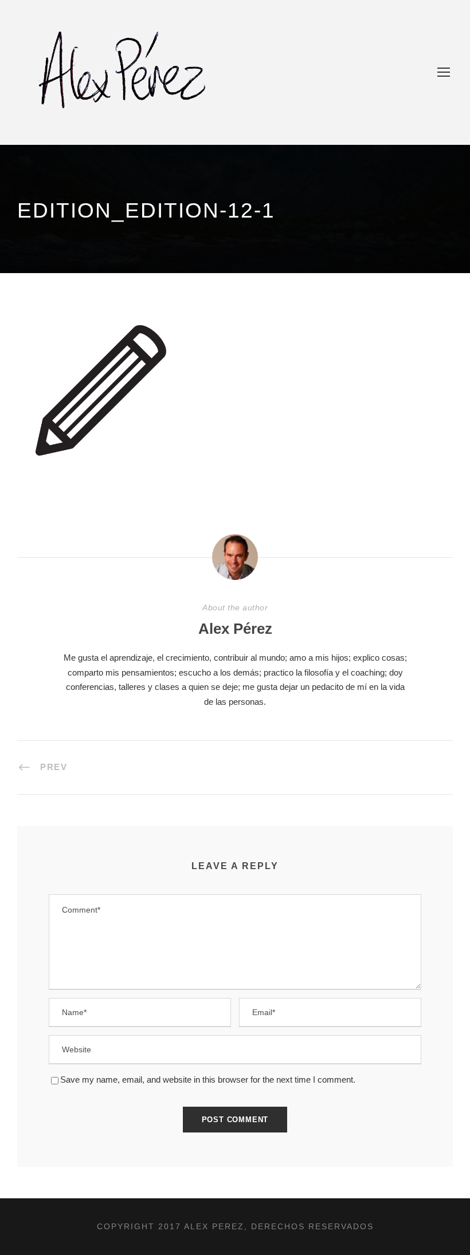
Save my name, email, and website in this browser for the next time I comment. (207, 1079)
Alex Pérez (235, 628)
